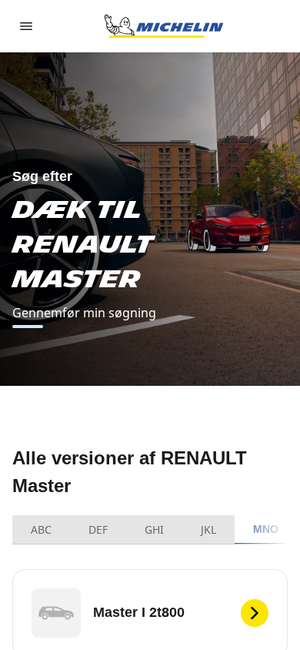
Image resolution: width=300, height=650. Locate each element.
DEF (98, 529)
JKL (208, 529)
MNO (266, 529)
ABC (41, 529)
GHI (154, 529)
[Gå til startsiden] (163, 26)
